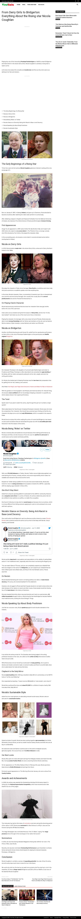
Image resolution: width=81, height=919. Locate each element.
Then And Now (31, 4)
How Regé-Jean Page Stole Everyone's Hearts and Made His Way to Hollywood (30, 386)
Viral (23, 4)
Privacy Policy (66, 917)
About (51, 917)
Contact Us (46, 917)
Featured (4, 899)
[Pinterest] (78, 1)
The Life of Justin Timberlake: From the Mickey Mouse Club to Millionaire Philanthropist (67, 43)
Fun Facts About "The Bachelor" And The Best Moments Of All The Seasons (12, 879)
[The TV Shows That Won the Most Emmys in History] (44, 895)
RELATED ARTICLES (8, 886)
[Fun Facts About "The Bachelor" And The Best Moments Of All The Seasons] (27, 895)
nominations (27, 823)
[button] (77, 4)
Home (18, 4)
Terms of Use (73, 917)
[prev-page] (3, 908)
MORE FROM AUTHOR (19, 886)
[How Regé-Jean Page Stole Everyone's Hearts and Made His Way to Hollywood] (9, 895)
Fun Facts (41, 4)
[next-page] (5, 908)
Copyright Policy (57, 917)
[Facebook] (75, 1)
